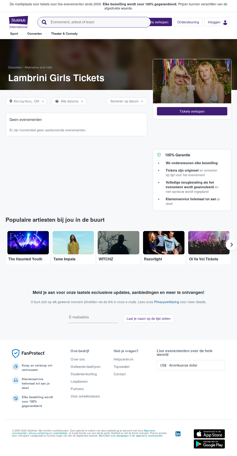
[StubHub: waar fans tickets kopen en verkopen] (18, 22)
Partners (77, 389)
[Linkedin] (178, 440)
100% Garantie (177, 154)
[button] (192, 111)
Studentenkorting (84, 374)
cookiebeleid (60, 433)
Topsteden (122, 366)
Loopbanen (79, 381)
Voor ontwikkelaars (85, 396)
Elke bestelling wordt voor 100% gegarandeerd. (140, 4)
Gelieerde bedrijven (85, 366)
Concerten (15, 67)
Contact (120, 374)
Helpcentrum (124, 359)
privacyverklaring (39, 433)
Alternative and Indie (38, 67)
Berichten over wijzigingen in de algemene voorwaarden (131, 435)
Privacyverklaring (166, 301)
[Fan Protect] (28, 353)
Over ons (78, 359)
